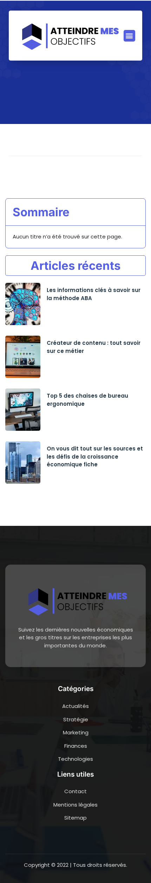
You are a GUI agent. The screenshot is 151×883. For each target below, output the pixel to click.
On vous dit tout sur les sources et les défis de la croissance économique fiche (95, 456)
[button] (129, 36)
